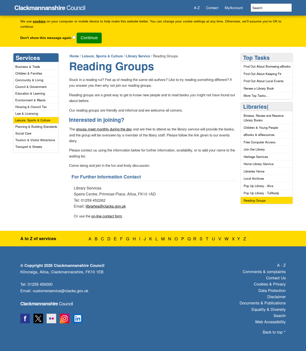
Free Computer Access (260, 142)
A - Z (281, 265)
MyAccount (234, 7)
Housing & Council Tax (31, 106)
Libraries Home (254, 171)
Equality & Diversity (268, 309)
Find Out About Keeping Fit (262, 73)
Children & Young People (261, 127)
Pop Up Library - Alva (258, 186)
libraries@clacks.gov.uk (106, 206)
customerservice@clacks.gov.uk (60, 290)
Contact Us (276, 278)
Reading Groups (255, 200)
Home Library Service (258, 164)
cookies (39, 21)
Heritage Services (256, 156)
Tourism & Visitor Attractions (35, 140)
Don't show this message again (45, 38)
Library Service (138, 56)
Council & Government (31, 86)
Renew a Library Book (259, 88)
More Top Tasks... (256, 95)
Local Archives (254, 178)
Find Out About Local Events (264, 81)
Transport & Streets (28, 146)
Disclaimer (276, 296)
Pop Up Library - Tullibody (261, 193)
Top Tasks (256, 57)
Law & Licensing (26, 113)
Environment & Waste (30, 100)
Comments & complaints (264, 271)
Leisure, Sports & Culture (32, 120)
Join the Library (254, 149)
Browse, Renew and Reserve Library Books (264, 118)
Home (74, 56)
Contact (212, 7)
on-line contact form (106, 215)
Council (49, 6)
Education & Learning (30, 93)
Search (279, 315)
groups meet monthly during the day (104, 128)
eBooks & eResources (259, 134)
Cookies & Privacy (270, 284)
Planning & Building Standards (36, 126)
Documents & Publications (263, 303)
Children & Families (28, 73)
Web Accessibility (270, 321)
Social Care (23, 133)
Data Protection (272, 290)
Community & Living (29, 80)
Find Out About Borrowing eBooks (267, 66)
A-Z (197, 7)
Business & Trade (27, 66)
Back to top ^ (274, 332)
